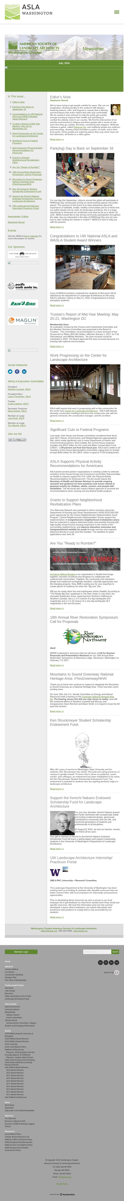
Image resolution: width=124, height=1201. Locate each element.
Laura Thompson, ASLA (19, 396)
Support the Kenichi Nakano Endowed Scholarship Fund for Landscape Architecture (27, 198)
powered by (55, 1194)
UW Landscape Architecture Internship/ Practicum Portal (25, 207)
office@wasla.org (49, 931)
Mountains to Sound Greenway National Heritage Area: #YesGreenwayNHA (27, 181)
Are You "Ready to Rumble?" (26, 167)
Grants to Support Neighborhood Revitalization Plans (25, 160)
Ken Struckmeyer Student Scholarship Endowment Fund (26, 190)
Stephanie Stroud (16, 222)
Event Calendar (31, 236)
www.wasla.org (80, 931)
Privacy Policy (62, 1184)
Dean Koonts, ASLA (17, 411)
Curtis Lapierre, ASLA (18, 403)
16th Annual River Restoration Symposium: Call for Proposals (27, 173)
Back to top (109, 972)
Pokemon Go (79, 127)
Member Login (21, 952)
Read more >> (57, 139)
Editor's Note (18, 102)
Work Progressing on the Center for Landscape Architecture (27, 134)
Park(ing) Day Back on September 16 (23, 108)
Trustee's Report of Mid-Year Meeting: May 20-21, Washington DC (26, 126)
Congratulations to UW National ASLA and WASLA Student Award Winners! (27, 116)
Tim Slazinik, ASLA (17, 425)
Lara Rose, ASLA (16, 418)
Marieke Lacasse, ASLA (19, 389)
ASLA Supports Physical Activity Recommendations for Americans (27, 150)
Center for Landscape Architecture (81, 411)
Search (115, 952)
